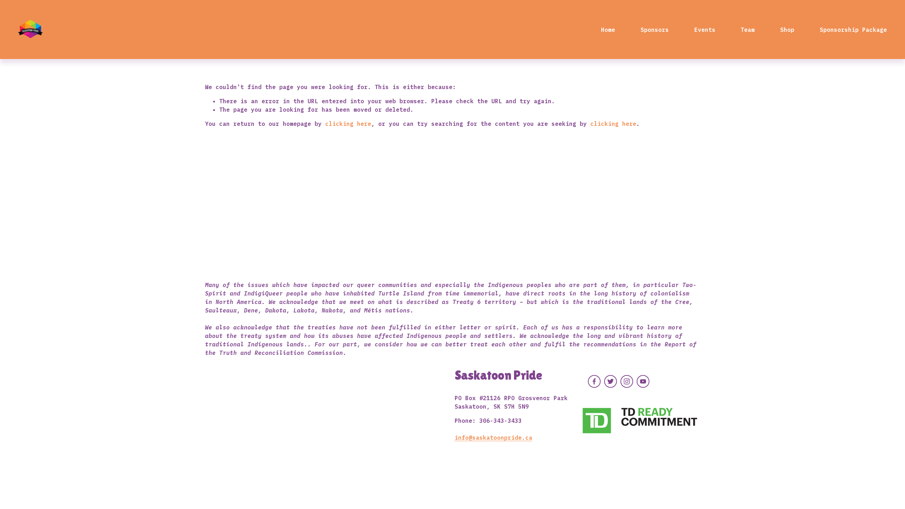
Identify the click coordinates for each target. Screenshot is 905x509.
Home (608, 29)
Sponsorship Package (853, 29)
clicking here (348, 123)
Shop (787, 29)
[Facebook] (594, 381)
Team (748, 29)
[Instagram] (626, 381)
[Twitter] (610, 381)
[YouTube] (643, 381)
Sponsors (655, 29)
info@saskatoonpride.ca (493, 437)
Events (705, 29)
